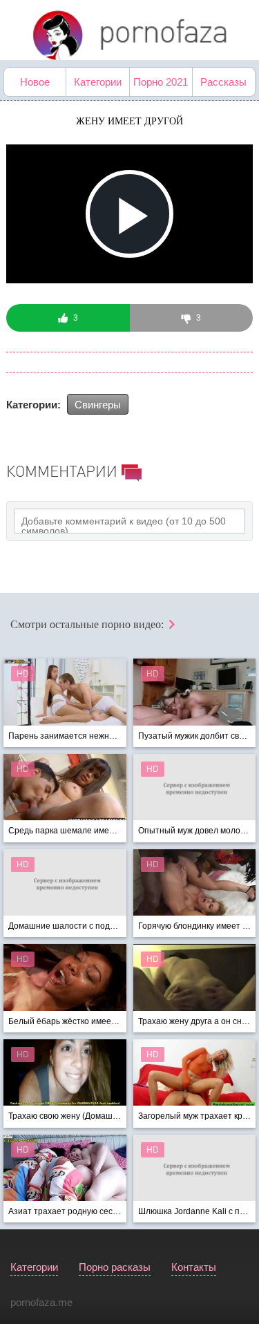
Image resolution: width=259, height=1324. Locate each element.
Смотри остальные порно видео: (88, 624)
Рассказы (223, 82)
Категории (98, 82)
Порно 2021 (160, 82)
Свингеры (98, 404)
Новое (35, 82)
